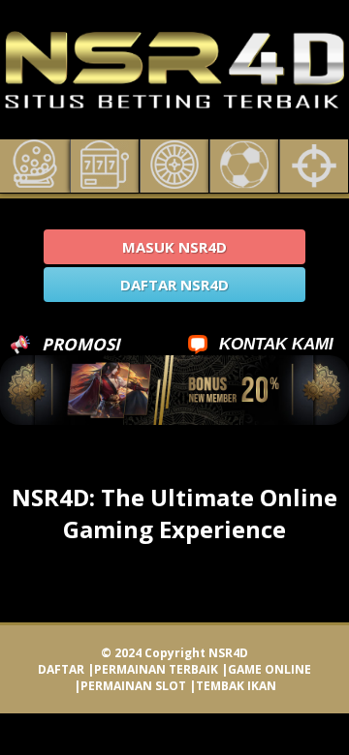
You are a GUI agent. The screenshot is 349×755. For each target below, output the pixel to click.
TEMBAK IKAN (236, 686)
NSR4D (228, 653)
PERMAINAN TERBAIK (156, 669)
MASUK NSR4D (174, 247)
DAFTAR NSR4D (174, 284)
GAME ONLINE (269, 669)
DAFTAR (61, 669)
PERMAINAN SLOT (133, 686)
